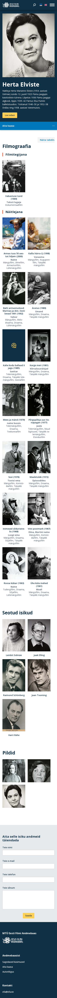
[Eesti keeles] (40, 4)
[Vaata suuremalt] (28, 45)
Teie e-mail (8, 860)
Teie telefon (9, 874)
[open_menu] (52, 4)
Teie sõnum (8, 887)
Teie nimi (7, 847)
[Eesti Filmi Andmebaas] (10, 4)
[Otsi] (34, 4)
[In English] (45, 4)
